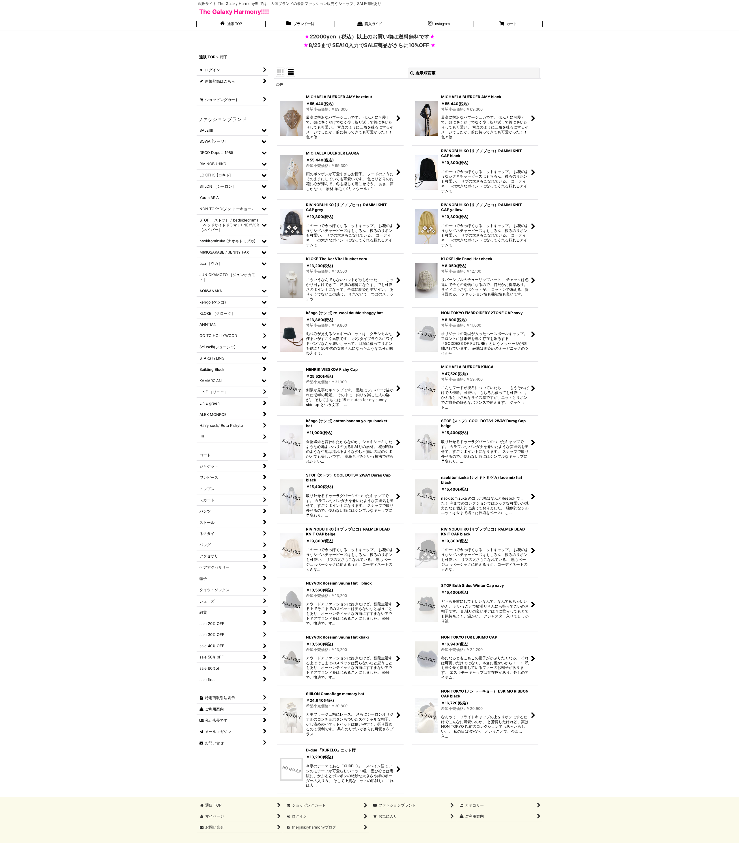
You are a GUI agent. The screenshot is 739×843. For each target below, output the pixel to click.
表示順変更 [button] (425, 72)
